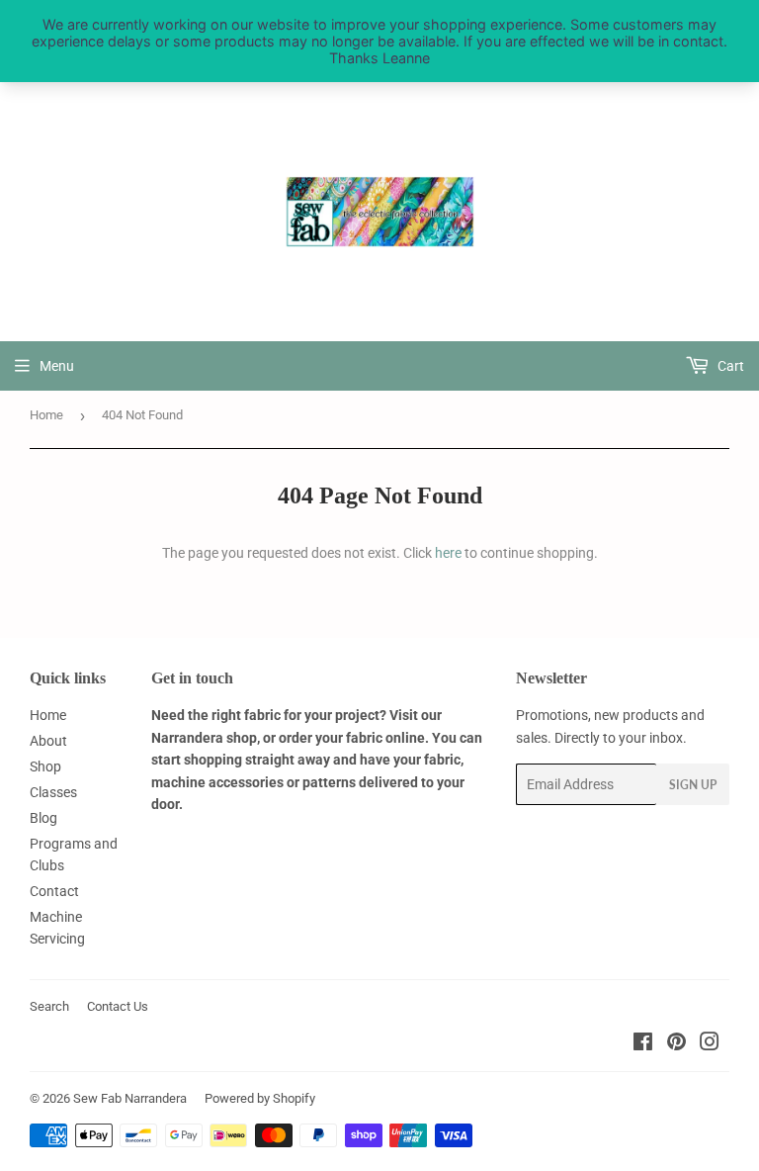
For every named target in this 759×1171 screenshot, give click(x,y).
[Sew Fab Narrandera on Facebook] (642, 1044)
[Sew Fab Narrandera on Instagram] (709, 1044)
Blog (43, 818)
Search (49, 1006)
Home (46, 414)
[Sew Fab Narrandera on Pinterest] (676, 1044)
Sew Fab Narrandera (130, 1098)
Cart (729, 366)
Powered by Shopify (260, 1098)
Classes (53, 792)
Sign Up (693, 784)
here (448, 553)
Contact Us (117, 1006)
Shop (45, 766)
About (48, 741)
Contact (54, 891)
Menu (57, 366)
